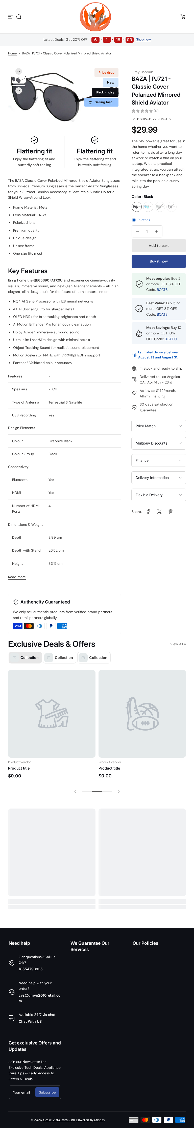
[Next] (18, 90)
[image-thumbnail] (18, 79)
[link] (148, 511)
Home (12, 53)
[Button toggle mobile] (11, 16)
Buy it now (159, 261)
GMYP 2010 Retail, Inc (59, 1120)
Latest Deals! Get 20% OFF (87, 39)
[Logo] (97, 16)
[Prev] (18, 71)
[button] (18, 16)
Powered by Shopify (90, 1120)
